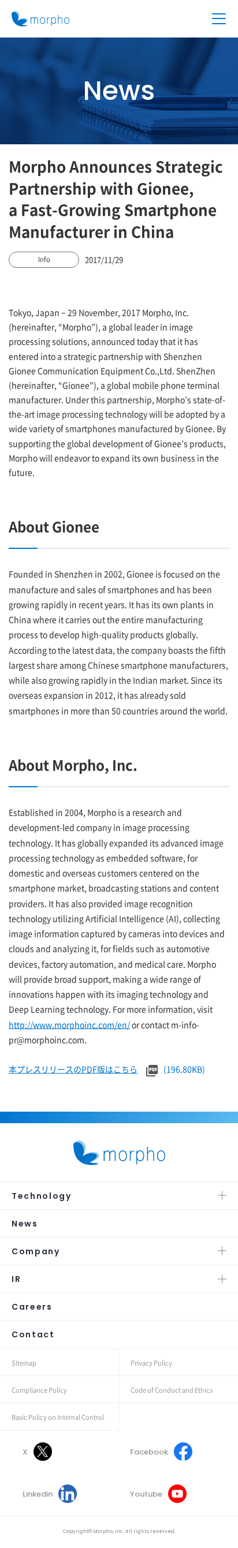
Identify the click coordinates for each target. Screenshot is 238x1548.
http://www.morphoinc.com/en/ (69, 1024)
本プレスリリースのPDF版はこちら (73, 1069)
